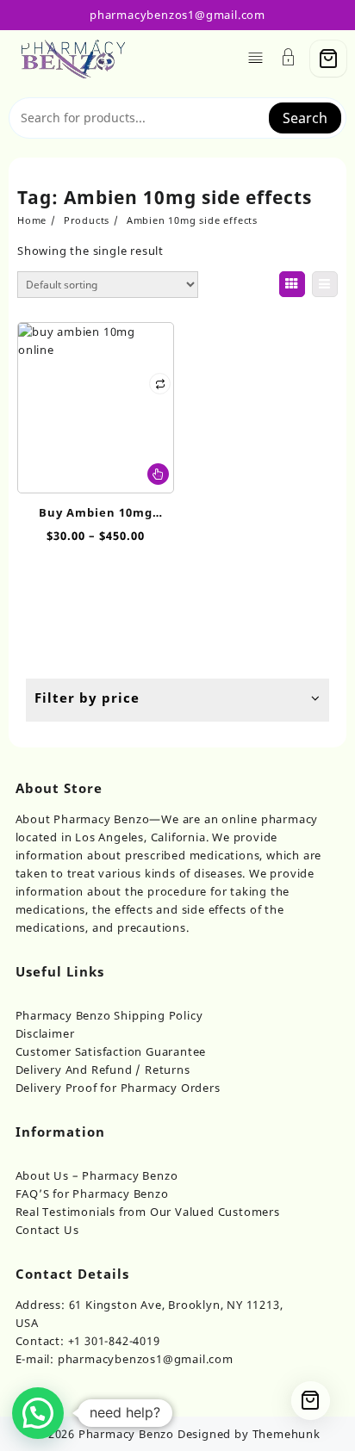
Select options (158, 474)
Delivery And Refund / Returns (103, 1069)
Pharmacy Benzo (126, 1434)
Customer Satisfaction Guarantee (111, 1051)
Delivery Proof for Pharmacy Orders (118, 1087)
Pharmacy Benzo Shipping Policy (109, 1015)
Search (305, 118)
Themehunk (286, 1434)
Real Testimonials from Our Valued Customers (148, 1211)
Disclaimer (45, 1033)
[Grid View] (292, 284)
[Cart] (328, 58)
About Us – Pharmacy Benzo (97, 1175)
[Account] (289, 59)
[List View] (325, 284)
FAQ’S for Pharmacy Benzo (92, 1193)
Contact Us (47, 1229)
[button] (38, 1413)
